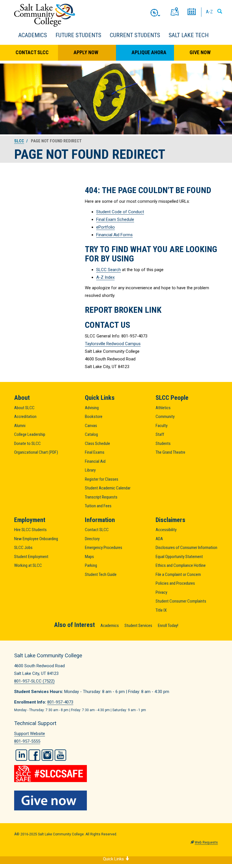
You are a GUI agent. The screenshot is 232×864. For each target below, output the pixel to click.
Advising (92, 407)
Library (90, 470)
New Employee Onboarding (36, 538)
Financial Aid (95, 461)
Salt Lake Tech (189, 35)
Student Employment (31, 556)
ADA (159, 538)
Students (163, 443)
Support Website (29, 733)
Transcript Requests (101, 497)
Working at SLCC (28, 565)
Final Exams (94, 452)
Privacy (161, 592)
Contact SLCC (32, 52)
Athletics (163, 407)
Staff (160, 434)
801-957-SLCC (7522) (34, 681)
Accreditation (25, 416)
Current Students (135, 35)
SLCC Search (108, 269)
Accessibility (166, 529)
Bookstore (93, 416)
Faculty (161, 425)
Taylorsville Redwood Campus (113, 343)
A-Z (209, 11)
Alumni (19, 425)
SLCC (19, 140)
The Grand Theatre (170, 452)
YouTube (60, 755)
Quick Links (114, 858)
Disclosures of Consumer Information (186, 547)
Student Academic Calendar (107, 488)
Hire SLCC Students (30, 529)
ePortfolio (105, 227)
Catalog (91, 434)
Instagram (47, 755)
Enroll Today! (168, 625)
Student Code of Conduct (120, 211)
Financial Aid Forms (114, 234)
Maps (89, 556)
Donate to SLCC (27, 443)
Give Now (200, 52)
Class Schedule (97, 443)
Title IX (161, 610)
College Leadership (29, 434)
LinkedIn (21, 755)
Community (165, 416)
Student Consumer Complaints (181, 601)
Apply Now (86, 52)
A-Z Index (105, 277)
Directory (92, 538)
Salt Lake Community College (44, 15)
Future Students (78, 35)
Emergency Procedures (103, 547)
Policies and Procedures (175, 583)
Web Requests (206, 842)
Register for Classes (101, 479)
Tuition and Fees (98, 505)
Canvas (91, 425)
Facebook (34, 755)
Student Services (138, 625)
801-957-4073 (60, 702)
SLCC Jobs (23, 547)
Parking (91, 565)
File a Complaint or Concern (178, 574)
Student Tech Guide (101, 574)
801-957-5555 (27, 741)
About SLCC (24, 407)
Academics (32, 35)
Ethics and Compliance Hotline (181, 565)
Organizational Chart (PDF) (36, 452)
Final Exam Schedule (115, 219)
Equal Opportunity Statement (179, 556)
